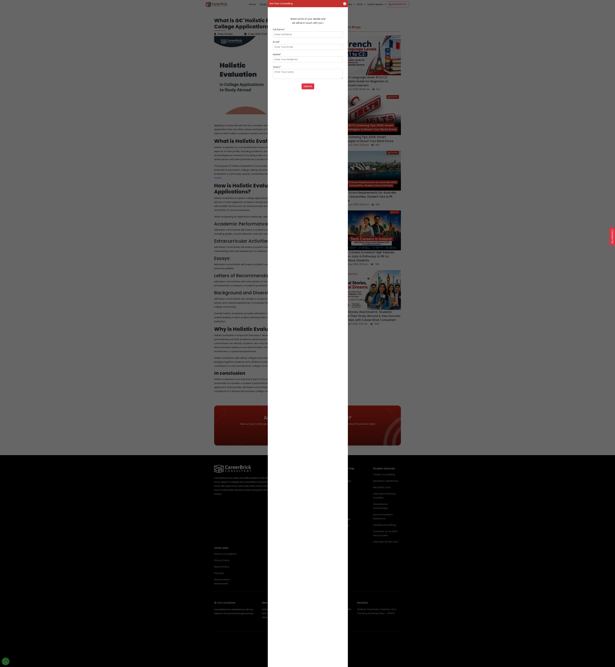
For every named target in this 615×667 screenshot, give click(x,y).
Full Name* (279, 29)
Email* (276, 42)
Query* (277, 67)
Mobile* (277, 54)
